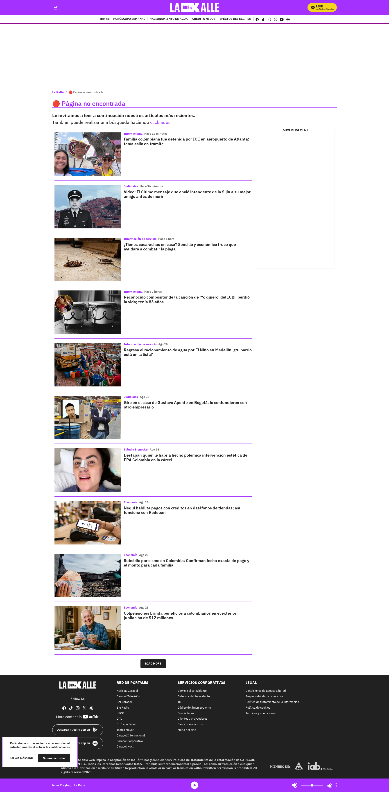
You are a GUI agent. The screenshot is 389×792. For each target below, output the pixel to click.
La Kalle (58, 92)
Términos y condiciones (261, 713)
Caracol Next (125, 746)
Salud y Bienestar (136, 449)
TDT (180, 702)
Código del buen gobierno (194, 707)
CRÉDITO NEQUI (203, 19)
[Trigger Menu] (56, 7)
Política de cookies (258, 707)
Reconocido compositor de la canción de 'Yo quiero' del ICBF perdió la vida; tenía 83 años (187, 299)
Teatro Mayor (125, 730)
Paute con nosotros (190, 724)
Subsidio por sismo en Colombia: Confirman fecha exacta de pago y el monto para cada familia (186, 563)
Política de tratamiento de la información (272, 702)
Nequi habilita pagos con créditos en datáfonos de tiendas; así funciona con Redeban (182, 510)
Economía (130, 502)
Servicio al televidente (192, 690)
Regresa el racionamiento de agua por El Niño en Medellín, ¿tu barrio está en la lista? (188, 352)
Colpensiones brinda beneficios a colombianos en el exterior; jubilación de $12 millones (181, 615)
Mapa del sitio (187, 730)
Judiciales (131, 186)
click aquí (159, 122)
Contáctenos (186, 713)
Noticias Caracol (127, 690)
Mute (294, 785)
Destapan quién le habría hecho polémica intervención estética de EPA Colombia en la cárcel (185, 457)
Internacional (133, 134)
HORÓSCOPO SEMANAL (129, 19)
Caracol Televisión (128, 696)
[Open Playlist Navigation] (336, 785)
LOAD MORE (153, 663)
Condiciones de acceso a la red (266, 690)
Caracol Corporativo (130, 741)
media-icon (194, 785)
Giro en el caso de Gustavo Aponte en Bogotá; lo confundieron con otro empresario (185, 405)
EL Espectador (126, 724)
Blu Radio (123, 707)
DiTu (119, 718)
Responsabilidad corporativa (264, 696)
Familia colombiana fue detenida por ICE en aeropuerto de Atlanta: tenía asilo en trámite (186, 141)
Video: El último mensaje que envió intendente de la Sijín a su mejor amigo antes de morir (187, 194)
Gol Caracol (124, 702)
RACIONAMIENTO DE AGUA (169, 19)
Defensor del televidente (194, 696)
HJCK (120, 713)
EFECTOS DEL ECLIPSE (235, 19)
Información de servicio (140, 239)
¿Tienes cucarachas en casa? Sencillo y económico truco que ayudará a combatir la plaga (180, 247)
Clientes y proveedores (192, 718)
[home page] (194, 7)
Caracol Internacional (131, 735)
